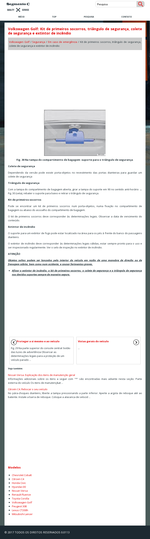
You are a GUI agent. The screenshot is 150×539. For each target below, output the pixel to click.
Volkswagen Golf (19, 42)
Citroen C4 (18, 479)
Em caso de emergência (62, 42)
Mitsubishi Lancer (22, 514)
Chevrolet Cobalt (22, 475)
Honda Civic (19, 483)
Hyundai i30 (19, 487)
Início (21, 16)
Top (54, 16)
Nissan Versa (20, 490)
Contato (126, 16)
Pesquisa (89, 16)
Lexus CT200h (20, 510)
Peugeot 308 (19, 506)
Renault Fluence (21, 494)
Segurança (38, 42)
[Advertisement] (75, 78)
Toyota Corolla (20, 498)
